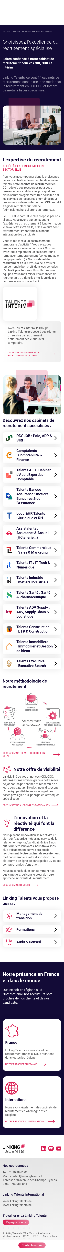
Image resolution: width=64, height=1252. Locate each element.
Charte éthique (50, 1236)
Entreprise (24, 31)
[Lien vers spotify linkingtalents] (51, 1148)
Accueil (7, 31)
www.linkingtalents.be (17, 1205)
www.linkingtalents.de (17, 1201)
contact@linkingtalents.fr (26, 1176)
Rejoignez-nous (16, 1222)
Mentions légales (11, 1236)
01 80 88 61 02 (18, 1172)
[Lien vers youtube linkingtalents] (58, 1148)
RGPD (26, 1236)
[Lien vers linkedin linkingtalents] (43, 1148)
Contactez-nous (32, 1245)
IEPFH (36, 1236)
